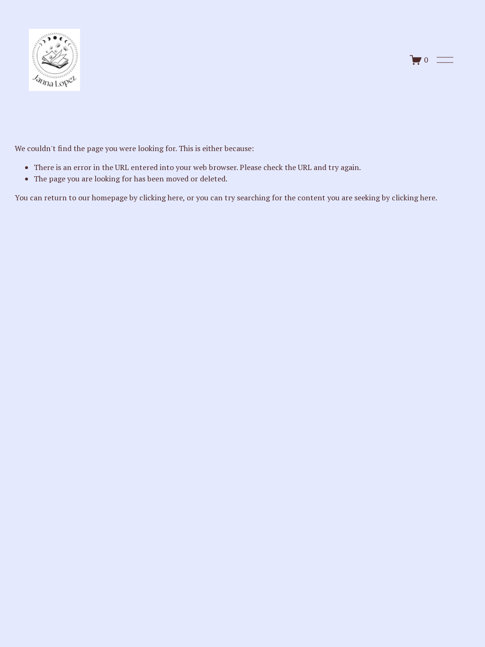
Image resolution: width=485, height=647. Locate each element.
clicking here (161, 197)
